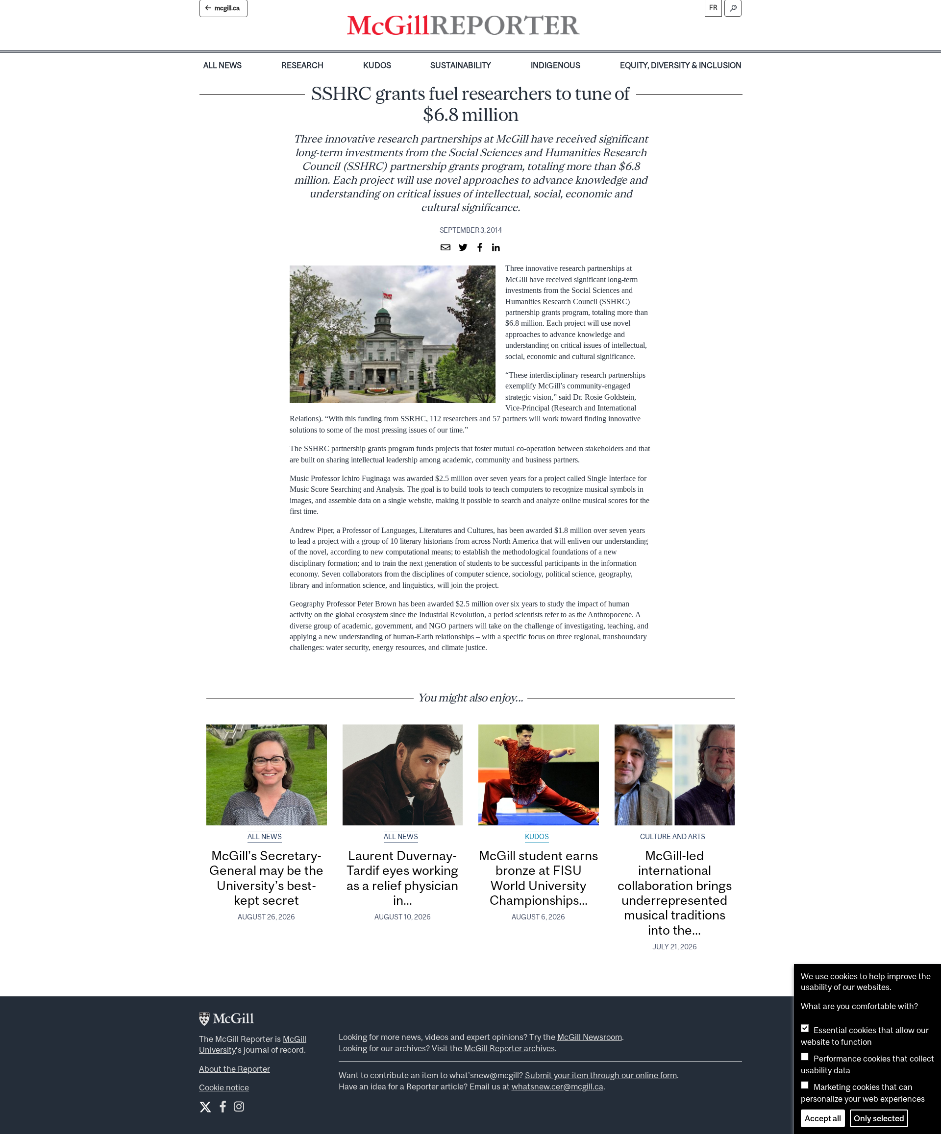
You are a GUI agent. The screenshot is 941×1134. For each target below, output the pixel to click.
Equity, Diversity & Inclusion (681, 65)
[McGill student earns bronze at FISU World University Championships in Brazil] (538, 774)
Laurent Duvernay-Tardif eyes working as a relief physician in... (402, 878)
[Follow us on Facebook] (223, 1108)
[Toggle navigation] (588, 27)
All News (222, 65)
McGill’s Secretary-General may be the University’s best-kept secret (266, 878)
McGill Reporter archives (509, 1048)
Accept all (823, 1118)
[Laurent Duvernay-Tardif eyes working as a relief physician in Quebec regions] (403, 774)
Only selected (879, 1118)
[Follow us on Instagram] (239, 1108)
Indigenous (555, 65)
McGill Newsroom (589, 1037)
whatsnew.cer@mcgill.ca (557, 1086)
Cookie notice (224, 1087)
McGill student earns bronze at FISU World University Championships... (538, 878)
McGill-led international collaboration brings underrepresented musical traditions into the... (675, 893)
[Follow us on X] (205, 1107)
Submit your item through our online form (601, 1075)
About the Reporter (234, 1069)
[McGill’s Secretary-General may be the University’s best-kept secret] (266, 774)
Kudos (377, 65)
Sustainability (460, 65)
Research (302, 65)
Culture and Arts (672, 837)
